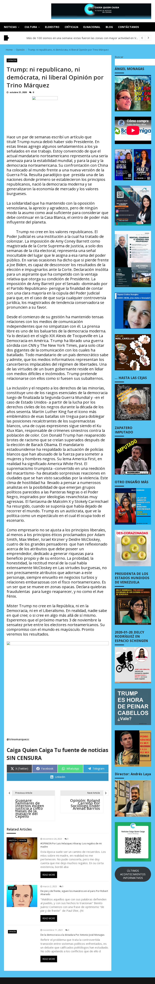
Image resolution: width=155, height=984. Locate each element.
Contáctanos (128, 27)
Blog (109, 27)
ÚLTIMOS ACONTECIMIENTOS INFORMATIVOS (133, 874)
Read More (49, 874)
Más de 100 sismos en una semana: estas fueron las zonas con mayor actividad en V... (82, 38)
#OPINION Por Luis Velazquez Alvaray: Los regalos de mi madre (71, 845)
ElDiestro (52, 27)
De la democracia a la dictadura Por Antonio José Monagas (72, 934)
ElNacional (91, 27)
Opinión (12, 60)
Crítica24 (71, 27)
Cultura (31, 27)
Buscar (119, 57)
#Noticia (13, 840)
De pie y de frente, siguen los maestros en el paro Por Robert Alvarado (74, 893)
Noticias (10, 27)
